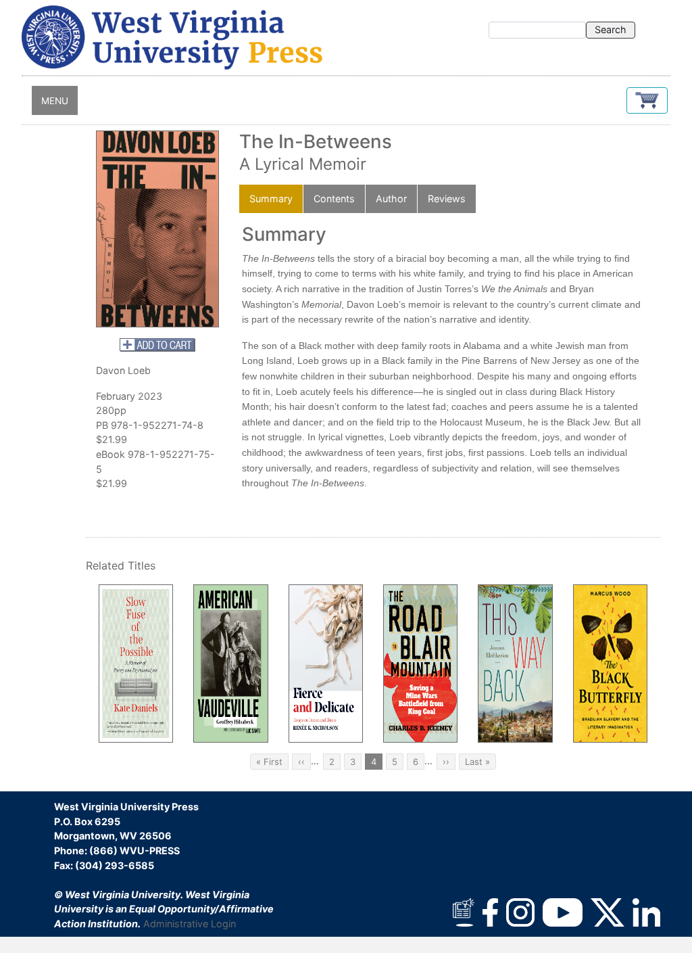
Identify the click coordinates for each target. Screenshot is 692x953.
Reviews (447, 198)
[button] (647, 100)
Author (391, 198)
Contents (334, 198)
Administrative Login (189, 923)
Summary (271, 198)
